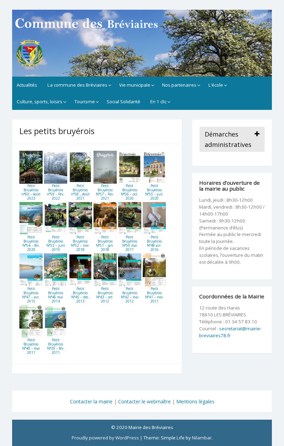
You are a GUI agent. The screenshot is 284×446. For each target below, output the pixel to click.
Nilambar (202, 438)
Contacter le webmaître (144, 401)
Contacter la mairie (91, 401)
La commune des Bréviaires (77, 85)
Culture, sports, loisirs (39, 101)
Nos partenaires (179, 85)
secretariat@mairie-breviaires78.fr (230, 332)
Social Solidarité (123, 101)
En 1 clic (158, 101)
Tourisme (84, 101)
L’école (215, 85)
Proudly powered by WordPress (105, 438)
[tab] (232, 139)
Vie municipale (134, 85)
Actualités (27, 85)
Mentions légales (195, 401)
